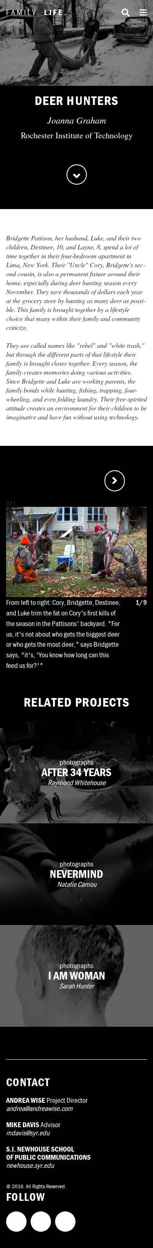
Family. (37, 12)
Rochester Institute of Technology (77, 135)
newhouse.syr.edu (30, 1165)
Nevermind (76, 874)
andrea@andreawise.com (39, 1108)
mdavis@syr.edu (27, 1132)
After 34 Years (76, 772)
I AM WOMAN (76, 975)
